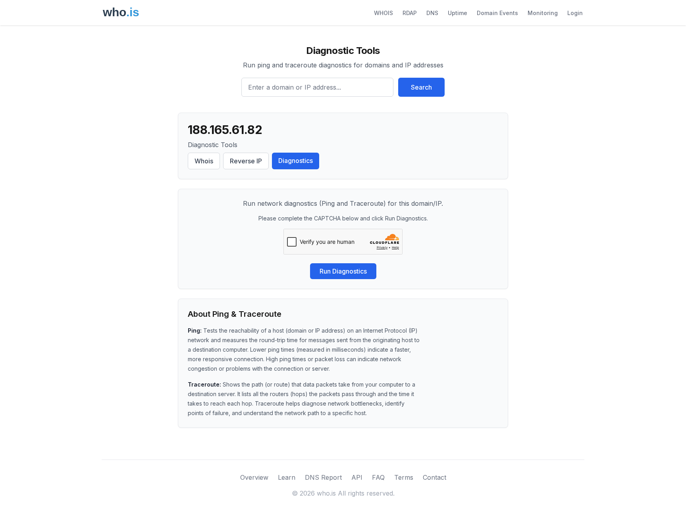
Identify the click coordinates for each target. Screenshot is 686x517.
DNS (432, 13)
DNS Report (323, 477)
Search (421, 87)
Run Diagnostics (343, 271)
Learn (286, 477)
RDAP (410, 13)
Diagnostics (295, 161)
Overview (254, 477)
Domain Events (497, 13)
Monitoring (543, 13)
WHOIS (383, 13)
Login (575, 13)
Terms (403, 477)
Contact (434, 477)
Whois (204, 161)
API (356, 477)
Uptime (457, 13)
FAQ (378, 477)
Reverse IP (246, 161)
